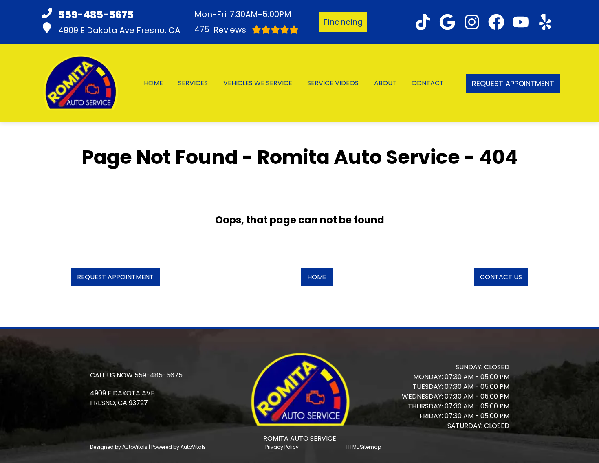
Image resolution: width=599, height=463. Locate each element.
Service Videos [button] (333, 83)
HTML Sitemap (363, 446)
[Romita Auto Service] (80, 83)
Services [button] (193, 83)
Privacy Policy (282, 446)
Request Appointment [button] (513, 83)
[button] (423, 22)
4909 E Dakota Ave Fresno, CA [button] (119, 30)
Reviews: (221, 29)
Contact (428, 83)
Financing (343, 22)
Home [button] (316, 277)
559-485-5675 (158, 375)
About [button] (385, 83)
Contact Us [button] (501, 277)
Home (153, 83)
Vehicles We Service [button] (257, 83)
